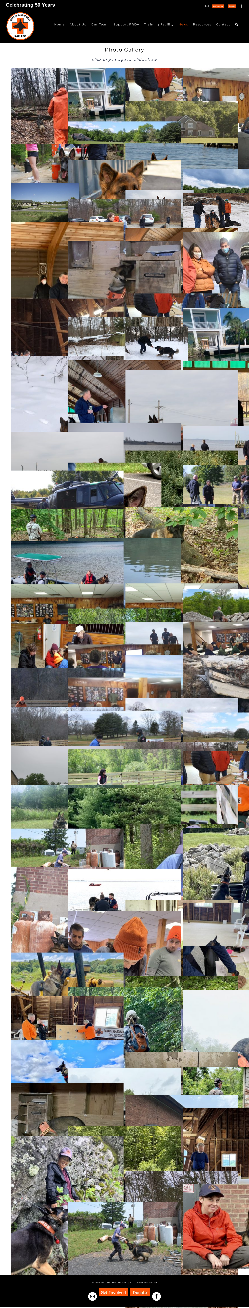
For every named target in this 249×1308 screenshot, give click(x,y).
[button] (236, 24)
